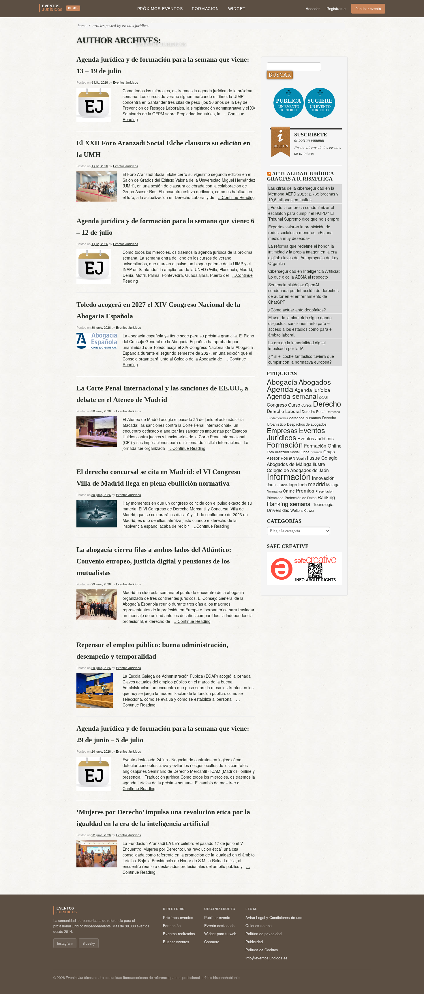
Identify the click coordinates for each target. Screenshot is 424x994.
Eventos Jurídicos (315, 438)
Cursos (306, 405)
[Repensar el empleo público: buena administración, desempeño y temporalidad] (94, 690)
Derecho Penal (313, 411)
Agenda (280, 388)
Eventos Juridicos (161, 44)
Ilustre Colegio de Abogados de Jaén (298, 467)
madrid (316, 484)
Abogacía (282, 382)
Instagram (65, 943)
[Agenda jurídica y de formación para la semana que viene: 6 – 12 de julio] (93, 266)
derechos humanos (305, 417)
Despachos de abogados (307, 424)
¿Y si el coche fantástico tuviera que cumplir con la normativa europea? (301, 359)
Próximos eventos (160, 8)
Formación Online (323, 445)
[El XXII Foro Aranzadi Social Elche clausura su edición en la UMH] (96, 186)
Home (82, 26)
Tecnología (323, 504)
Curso (294, 404)
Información (289, 476)
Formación (205, 8)
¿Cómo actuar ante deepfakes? (297, 310)
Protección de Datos (300, 497)
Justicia (282, 484)
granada (316, 452)
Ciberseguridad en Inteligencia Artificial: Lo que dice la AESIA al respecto (304, 274)
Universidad (278, 510)
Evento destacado (219, 925)
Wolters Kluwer (302, 510)
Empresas (282, 430)
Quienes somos (258, 925)
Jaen (271, 484)
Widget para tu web (220, 933)
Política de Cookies (261, 949)
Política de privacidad (263, 933)
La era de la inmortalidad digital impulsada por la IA (297, 345)
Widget (237, 8)
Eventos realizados (179, 933)
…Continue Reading (236, 197)
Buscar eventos (176, 941)
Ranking (326, 497)
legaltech (298, 484)
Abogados (315, 382)
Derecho (327, 403)
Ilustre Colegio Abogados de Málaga (302, 460)
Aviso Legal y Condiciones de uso (273, 917)
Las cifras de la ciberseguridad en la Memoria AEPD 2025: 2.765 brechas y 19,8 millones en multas (303, 193)
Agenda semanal (292, 396)
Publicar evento (368, 8)
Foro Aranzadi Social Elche (288, 451)
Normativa (274, 491)
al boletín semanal (317, 144)
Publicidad (254, 941)
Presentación (324, 491)
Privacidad (275, 497)
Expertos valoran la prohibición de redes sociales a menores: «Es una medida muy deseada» (300, 232)
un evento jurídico (288, 105)
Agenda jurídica (312, 389)
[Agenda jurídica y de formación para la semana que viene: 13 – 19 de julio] (93, 104)
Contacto (211, 941)
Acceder (313, 8)
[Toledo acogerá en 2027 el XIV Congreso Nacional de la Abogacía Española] (96, 340)
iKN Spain (297, 458)
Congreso (277, 404)
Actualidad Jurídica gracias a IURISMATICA (300, 176)
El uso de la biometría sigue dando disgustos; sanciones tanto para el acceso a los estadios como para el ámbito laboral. (300, 326)
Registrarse (336, 8)
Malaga (332, 484)
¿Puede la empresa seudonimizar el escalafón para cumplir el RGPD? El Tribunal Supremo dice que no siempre (303, 213)
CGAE (323, 397)
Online (289, 491)
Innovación (323, 477)
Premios (305, 490)
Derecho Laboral (284, 411)
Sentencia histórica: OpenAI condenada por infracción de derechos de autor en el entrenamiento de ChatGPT (303, 293)
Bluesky (88, 943)
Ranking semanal (289, 503)
